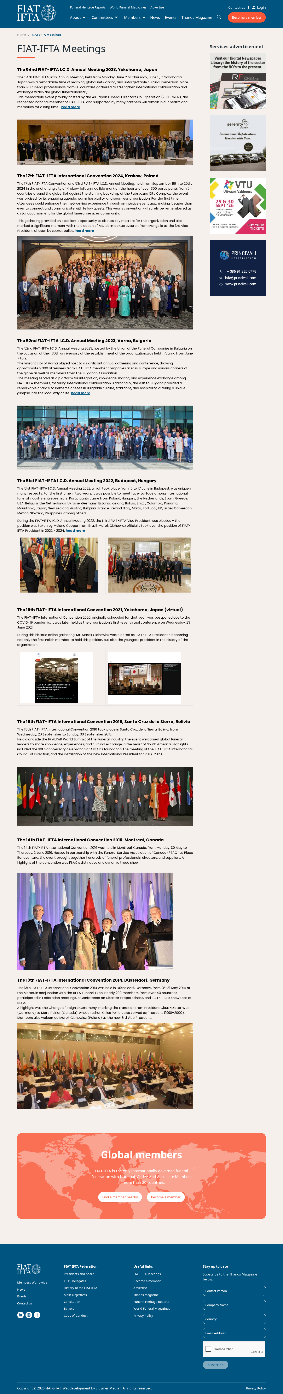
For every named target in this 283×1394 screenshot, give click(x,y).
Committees (102, 17)
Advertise (157, 7)
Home (21, 34)
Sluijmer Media (107, 1388)
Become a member (247, 17)
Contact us (236, 7)
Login (261, 7)
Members (132, 17)
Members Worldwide (32, 1282)
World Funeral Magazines (128, 7)
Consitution (72, 1301)
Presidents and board (79, 1274)
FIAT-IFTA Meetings (46, 34)
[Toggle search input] (218, 16)
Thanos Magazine (196, 17)
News (155, 17)
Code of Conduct (75, 1315)
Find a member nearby (120, 1197)
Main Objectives (75, 1295)
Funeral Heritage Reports (88, 7)
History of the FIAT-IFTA (80, 1288)
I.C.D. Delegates (75, 1281)
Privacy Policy (143, 1315)
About (75, 17)
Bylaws (69, 1308)
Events (171, 17)
